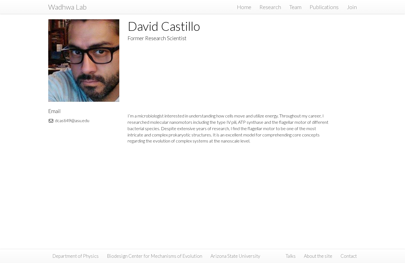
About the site (318, 256)
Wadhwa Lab (67, 7)
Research (270, 7)
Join (352, 7)
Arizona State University (235, 256)
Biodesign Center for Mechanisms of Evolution (154, 256)
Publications (324, 7)
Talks (291, 256)
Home (244, 7)
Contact (349, 256)
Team (295, 7)
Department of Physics (75, 256)
